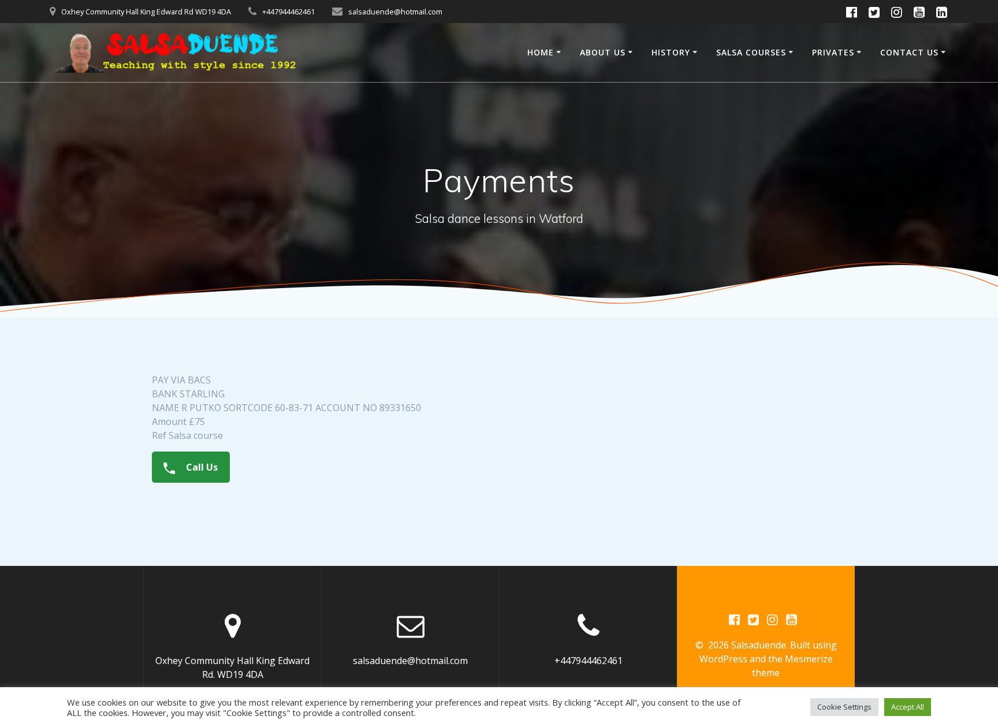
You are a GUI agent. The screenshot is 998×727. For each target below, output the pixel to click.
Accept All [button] (907, 707)
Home (540, 52)
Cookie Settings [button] (844, 707)
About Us (602, 52)
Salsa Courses (751, 52)
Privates (833, 52)
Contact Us (909, 52)
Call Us (201, 467)
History (670, 52)
